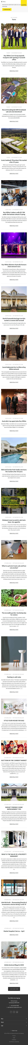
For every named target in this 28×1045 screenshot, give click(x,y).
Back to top (14, 1030)
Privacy (14, 1035)
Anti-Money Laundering (14, 1041)
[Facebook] (11, 1012)
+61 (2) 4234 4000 (15, 1005)
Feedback (14, 1039)
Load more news (14, 989)
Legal (14, 1037)
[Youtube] (17, 1012)
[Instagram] (14, 1012)
